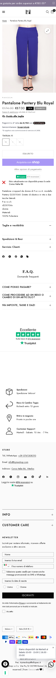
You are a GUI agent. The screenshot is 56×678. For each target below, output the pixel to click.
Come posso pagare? (16, 287)
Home (4, 20)
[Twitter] (13, 477)
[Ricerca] (47, 12)
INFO (6, 514)
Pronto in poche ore (26, 419)
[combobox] (6, 566)
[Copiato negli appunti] (28, 256)
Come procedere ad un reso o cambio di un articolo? (23, 296)
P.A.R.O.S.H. (7, 97)
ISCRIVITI (28, 595)
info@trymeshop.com (18, 462)
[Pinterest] (16, 256)
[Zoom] (47, 31)
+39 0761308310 (27, 455)
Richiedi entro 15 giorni (28, 406)
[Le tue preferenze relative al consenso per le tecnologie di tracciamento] (5, 673)
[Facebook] (4, 256)
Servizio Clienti (11, 247)
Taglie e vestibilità (13, 225)
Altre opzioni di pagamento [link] (28, 169)
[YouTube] (27, 477)
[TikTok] (42, 476)
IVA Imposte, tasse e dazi (18, 305)
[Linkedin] (49, 477)
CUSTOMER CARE (15, 525)
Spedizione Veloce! (26, 393)
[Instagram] (20, 477)
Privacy (22, 603)
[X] (10, 256)
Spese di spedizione (10, 112)
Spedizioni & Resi (12, 239)
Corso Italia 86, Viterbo (22, 468)
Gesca (31, 669)
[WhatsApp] (22, 256)
